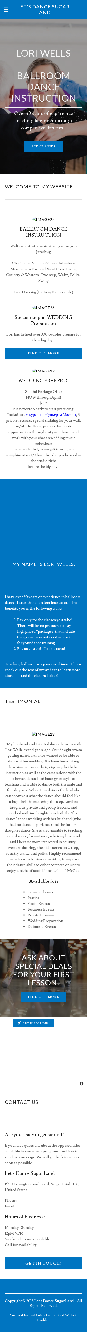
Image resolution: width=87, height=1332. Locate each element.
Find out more (43, 353)
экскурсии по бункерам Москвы (50, 414)
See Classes (43, 146)
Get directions (36, 1023)
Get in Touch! (43, 1263)
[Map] (43, 1053)
